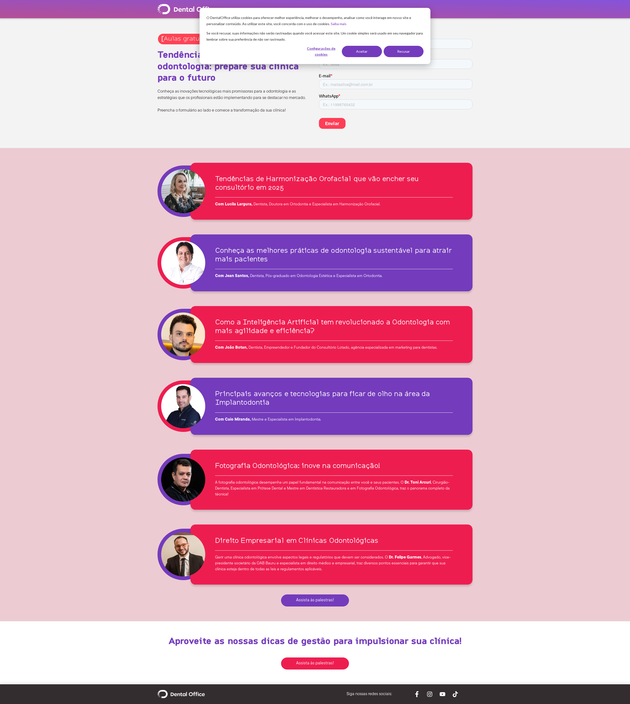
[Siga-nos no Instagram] (430, 694)
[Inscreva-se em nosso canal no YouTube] (442, 694)
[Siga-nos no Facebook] (417, 694)
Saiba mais (338, 24)
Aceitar (361, 51)
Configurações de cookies (321, 51)
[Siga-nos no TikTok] (455, 694)
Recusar (403, 51)
